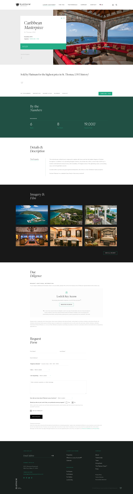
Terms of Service (99, 477)
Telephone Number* (35, 363)
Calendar (68, 460)
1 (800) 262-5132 (27, 472)
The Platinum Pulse (101, 466)
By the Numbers (26, 93)
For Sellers (69, 477)
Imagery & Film (47, 93)
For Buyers (69, 471)
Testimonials (99, 457)
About (97, 455)
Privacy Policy (96, 428)
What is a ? (74, 457)
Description (36, 93)
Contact (65, 93)
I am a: (31, 369)
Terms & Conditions (86, 428)
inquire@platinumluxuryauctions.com (33, 474)
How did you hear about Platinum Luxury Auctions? (43, 398)
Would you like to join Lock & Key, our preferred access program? (47, 402)
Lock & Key (69, 480)
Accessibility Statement (100, 479)
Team (97, 460)
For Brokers (69, 474)
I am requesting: (34, 375)
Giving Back (98, 463)
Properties (69, 455)
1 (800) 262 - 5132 (34, 38)
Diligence (57, 93)
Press (97, 469)
